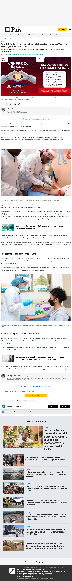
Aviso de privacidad (43, 571)
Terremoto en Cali (24, 35)
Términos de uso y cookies (57, 571)
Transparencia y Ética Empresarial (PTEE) (41, 573)
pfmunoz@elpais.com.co (46, 578)
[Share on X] (6, 104)
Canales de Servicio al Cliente (36, 569)
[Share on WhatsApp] (10, 104)
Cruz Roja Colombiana (22, 400)
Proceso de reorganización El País (26, 576)
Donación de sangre (9, 400)
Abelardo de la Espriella (40, 35)
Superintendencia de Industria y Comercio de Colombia (33, 575)
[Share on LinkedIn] (14, 104)
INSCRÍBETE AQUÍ (36, 395)
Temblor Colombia (56, 35)
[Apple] (65, 406)
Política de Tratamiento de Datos (19, 391)
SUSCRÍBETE (62, 29)
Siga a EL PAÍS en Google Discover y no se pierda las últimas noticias (22, 54)
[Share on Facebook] (2, 104)
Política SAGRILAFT (22, 573)
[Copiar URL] (19, 104)
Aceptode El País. (20, 391)
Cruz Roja (32, 400)
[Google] (53, 406)
